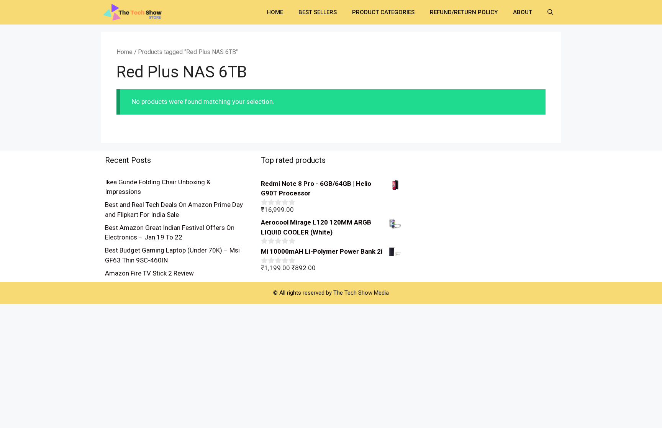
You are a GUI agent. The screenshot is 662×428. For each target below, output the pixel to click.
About (522, 12)
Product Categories (383, 12)
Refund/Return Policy (464, 12)
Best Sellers (317, 12)
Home (275, 12)
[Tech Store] (135, 11)
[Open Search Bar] (550, 12)
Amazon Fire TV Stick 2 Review (149, 273)
